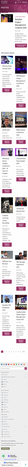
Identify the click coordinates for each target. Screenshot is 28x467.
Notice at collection (7, 465)
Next (24, 351)
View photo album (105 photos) (7, 333)
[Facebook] (6, 364)
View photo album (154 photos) (7, 142)
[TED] (11, 364)
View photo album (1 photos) (21, 225)
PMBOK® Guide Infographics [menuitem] (9, 377)
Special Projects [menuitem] (6, 426)
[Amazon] (19, 364)
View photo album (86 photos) (7, 90)
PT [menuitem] (20, 2)
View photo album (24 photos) (21, 179)
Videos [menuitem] (4, 384)
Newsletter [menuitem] (5, 424)
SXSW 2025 (6, 130)
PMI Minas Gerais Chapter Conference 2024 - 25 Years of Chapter (6, 166)
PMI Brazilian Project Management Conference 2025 (20, 81)
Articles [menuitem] (5, 379)
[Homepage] (4, 3)
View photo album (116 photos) (7, 191)
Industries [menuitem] (5, 392)
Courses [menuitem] (5, 397)
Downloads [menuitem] (5, 381)
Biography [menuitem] (5, 416)
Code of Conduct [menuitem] (7, 436)
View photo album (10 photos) (21, 341)
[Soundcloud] (14, 364)
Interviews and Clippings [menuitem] (8, 419)
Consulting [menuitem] (5, 395)
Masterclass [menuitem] (6, 402)
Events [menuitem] (4, 421)
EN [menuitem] (18, 2)
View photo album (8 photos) (21, 141)
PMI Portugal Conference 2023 (20, 264)
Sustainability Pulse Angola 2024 (21, 161)
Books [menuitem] (4, 404)
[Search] (26, 368)
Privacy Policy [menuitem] (6, 432)
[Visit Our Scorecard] (10, 457)
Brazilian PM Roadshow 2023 (6, 307)
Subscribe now (5, 448)
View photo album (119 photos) (7, 281)
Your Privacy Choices (12, 462)
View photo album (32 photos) (21, 105)
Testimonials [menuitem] (6, 412)
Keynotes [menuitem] (5, 407)
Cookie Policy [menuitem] (6, 434)
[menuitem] (15, 2)
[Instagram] (4, 364)
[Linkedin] (2, 364)
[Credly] (24, 364)
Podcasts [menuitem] (5, 374)
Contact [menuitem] (5, 429)
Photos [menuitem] (5, 386)
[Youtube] (9, 364)
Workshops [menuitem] (5, 399)
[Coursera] (22, 364)
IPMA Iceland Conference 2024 (20, 132)
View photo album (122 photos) (21, 45)
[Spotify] (16, 364)
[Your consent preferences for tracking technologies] (25, 464)
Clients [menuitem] (4, 409)
